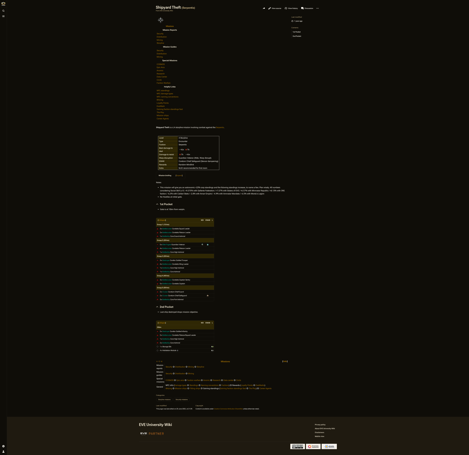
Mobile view (319, 436)
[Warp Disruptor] (202, 244)
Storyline (160, 43)
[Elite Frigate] (157, 244)
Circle (159, 80)
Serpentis (220, 127)
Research (161, 74)
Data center (228, 380)
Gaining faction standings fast (170, 109)
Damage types (180, 385)
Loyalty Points (163, 103)
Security (160, 33)
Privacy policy (320, 425)
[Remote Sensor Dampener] (208, 295)
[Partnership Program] (152, 433)
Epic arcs (180, 380)
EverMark (161, 106)
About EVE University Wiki (325, 428)
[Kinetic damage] (180, 149)
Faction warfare (193, 380)
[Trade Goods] (212, 350)
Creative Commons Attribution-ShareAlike (228, 409)
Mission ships (163, 115)
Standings (193, 385)
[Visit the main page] (3, 3)
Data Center (162, 77)
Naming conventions (210, 385)
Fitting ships (195, 388)
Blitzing (160, 100)
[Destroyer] (157, 260)
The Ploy (160, 112)
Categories (160, 395)
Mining (160, 40)
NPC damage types (165, 93)
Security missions (182, 399)
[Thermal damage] (186, 149)
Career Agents (163, 118)
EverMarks (260, 385)
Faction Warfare (163, 83)
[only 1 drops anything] (178, 350)
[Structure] (157, 346)
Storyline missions (164, 399)
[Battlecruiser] (157, 229)
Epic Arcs (161, 67)
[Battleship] (157, 236)
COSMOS (161, 64)
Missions (170, 26)
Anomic (160, 70)
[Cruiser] (157, 292)
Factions (225, 385)
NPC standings (163, 90)
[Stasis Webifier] (208, 244)
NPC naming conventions (167, 97)
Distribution (162, 37)
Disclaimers (319, 432)
